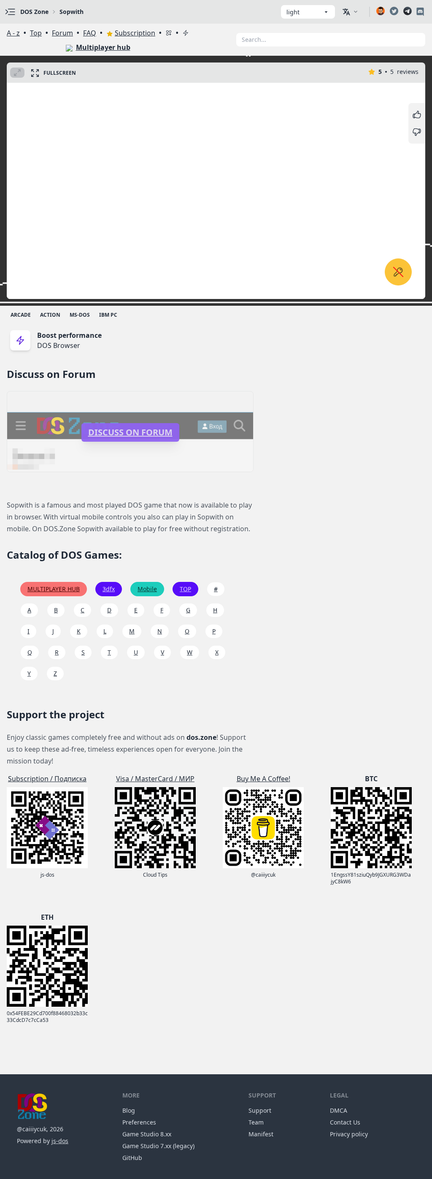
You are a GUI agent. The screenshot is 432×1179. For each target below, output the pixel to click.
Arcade (21, 314)
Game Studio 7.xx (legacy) (158, 1146)
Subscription (135, 33)
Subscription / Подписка (47, 778)
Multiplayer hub (103, 47)
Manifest (260, 1134)
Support (259, 1110)
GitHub (132, 1158)
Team (256, 1122)
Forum (62, 33)
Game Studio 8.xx (146, 1134)
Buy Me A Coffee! (263, 778)
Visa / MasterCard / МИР (155, 778)
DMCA (338, 1110)
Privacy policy (349, 1134)
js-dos (59, 1141)
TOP (185, 589)
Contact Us (345, 1122)
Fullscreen (59, 72)
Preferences (139, 1122)
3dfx (109, 589)
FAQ (89, 33)
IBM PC (108, 314)
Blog (128, 1110)
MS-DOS (80, 314)
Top (36, 33)
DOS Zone (34, 12)
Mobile (147, 589)
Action (50, 314)
